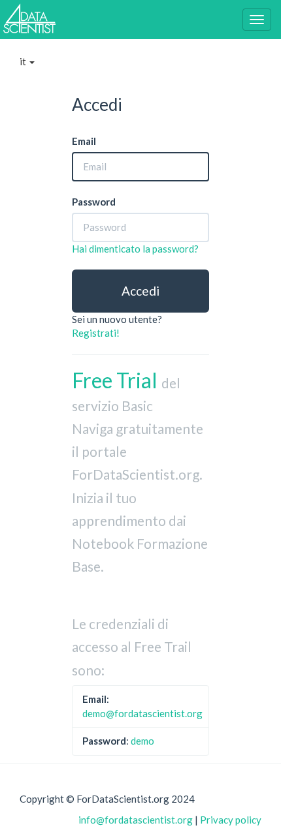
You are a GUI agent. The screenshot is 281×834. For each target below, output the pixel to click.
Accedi (140, 290)
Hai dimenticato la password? (135, 249)
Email (84, 141)
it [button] (24, 61)
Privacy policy (230, 820)
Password (94, 202)
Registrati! (96, 333)
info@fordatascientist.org (135, 820)
